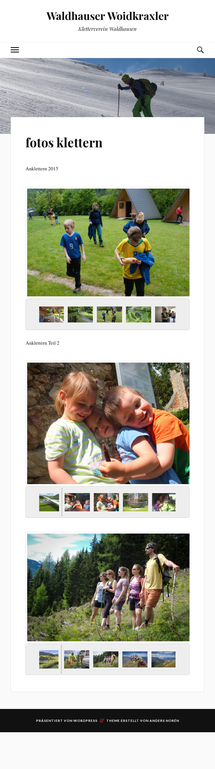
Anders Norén (164, 720)
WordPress (85, 720)
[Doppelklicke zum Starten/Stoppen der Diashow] (106, 314)
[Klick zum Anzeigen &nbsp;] (48, 314)
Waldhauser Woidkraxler (107, 15)
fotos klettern (63, 142)
